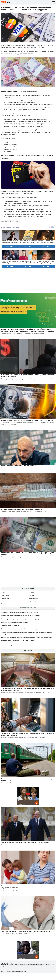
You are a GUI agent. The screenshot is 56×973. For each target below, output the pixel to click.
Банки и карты (5, 595)
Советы (3, 603)
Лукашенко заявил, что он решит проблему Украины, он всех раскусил (20, 629)
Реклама (12, 971)
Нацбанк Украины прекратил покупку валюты (18, 465)
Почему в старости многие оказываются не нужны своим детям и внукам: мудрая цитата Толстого (27, 637)
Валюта (6, 221)
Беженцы (31, 592)
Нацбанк (17, 221)
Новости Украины (17, 12)
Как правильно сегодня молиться (10, 625)
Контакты (7, 971)
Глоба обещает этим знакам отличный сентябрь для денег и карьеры (19, 612)
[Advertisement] (28, 280)
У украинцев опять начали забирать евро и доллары (21, 509)
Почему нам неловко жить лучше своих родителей (14, 622)
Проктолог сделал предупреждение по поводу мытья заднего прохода (20, 619)
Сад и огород (32, 601)
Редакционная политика (20, 971)
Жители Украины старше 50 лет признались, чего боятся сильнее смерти (20, 615)
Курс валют (32, 603)
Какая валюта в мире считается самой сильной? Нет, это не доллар (27, 420)
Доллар (11, 221)
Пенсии (3, 592)
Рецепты (3, 601)
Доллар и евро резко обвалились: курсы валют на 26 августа (17, 640)
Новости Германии (6, 598)
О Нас (2, 971)
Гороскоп (31, 595)
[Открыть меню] (53, 2)
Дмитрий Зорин (8, 12)
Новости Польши (33, 598)
